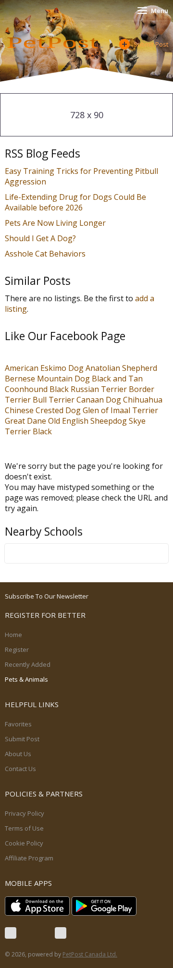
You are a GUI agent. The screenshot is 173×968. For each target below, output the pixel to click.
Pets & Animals (26, 679)
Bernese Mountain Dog (47, 378)
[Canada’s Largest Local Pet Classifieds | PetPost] (55, 42)
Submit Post (151, 44)
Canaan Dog (98, 399)
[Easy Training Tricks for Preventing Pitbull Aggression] (50, 181)
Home (13, 634)
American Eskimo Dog (44, 368)
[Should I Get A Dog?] (80, 238)
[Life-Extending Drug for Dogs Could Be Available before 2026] (87, 207)
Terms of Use (24, 828)
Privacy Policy (24, 813)
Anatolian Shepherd (121, 368)
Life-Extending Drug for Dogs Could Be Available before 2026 (75, 202)
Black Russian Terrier (88, 389)
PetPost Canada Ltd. (89, 954)
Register (17, 649)
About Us (18, 753)
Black (42, 431)
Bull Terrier (53, 399)
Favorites (18, 724)
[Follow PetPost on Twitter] (35, 933)
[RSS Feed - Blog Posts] (60, 933)
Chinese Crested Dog (43, 410)
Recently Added (27, 664)
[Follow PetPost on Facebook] (10, 933)
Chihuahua (142, 399)
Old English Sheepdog (87, 421)
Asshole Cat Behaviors (45, 253)
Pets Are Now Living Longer (55, 223)
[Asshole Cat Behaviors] (89, 253)
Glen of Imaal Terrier (120, 410)
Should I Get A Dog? (40, 238)
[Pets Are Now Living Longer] (110, 223)
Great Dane (25, 421)
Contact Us (20, 768)
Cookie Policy (24, 843)
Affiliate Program (29, 858)
